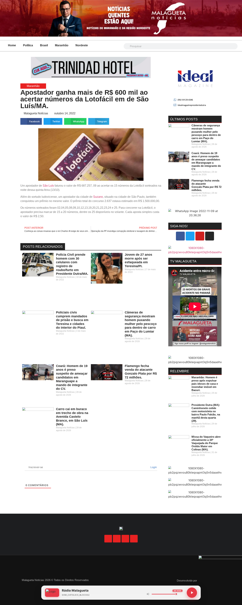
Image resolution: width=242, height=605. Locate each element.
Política (28, 45)
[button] (31, 121)
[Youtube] (199, 236)
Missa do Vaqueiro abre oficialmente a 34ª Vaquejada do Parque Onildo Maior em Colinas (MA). (206, 443)
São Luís (48, 185)
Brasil (44, 45)
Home (12, 45)
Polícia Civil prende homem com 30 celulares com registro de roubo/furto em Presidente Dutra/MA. (72, 264)
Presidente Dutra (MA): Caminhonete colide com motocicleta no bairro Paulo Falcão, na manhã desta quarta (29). (206, 412)
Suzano (98, 196)
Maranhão (61, 45)
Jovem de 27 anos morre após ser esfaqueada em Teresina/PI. (138, 260)
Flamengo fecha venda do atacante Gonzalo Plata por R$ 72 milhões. (141, 371)
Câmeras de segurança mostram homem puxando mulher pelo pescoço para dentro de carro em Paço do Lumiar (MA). (141, 324)
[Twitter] (190, 236)
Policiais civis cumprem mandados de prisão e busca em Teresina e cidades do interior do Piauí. (72, 320)
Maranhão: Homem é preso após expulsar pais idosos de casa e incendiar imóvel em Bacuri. (205, 384)
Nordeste (81, 45)
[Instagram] (209, 236)
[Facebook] (180, 236)
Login (153, 467)
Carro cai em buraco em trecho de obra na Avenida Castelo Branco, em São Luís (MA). (72, 416)
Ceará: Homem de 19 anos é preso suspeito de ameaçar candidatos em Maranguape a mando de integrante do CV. (72, 377)
